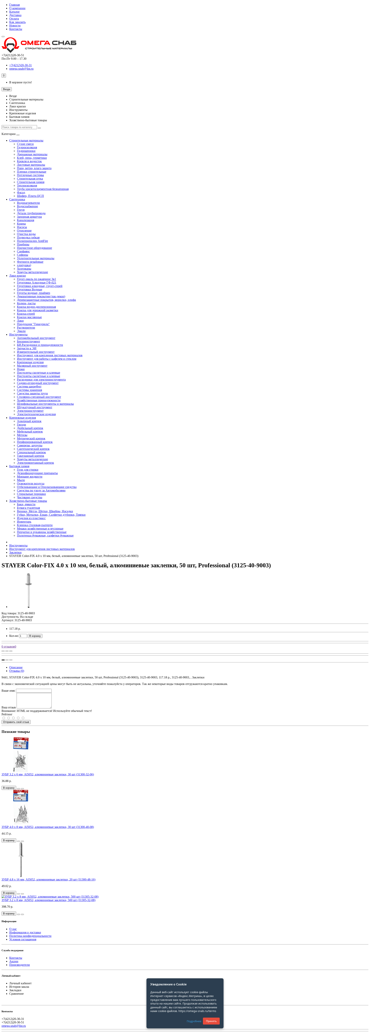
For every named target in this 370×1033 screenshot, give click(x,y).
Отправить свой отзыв (16, 722)
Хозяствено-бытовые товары (28, 500)
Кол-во (13, 635)
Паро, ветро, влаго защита (34, 168)
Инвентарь (24, 521)
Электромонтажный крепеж (35, 462)
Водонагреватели (28, 202)
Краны (21, 223)
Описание (16, 667)
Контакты (15, 29)
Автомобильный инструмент (36, 338)
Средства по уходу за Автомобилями (41, 490)
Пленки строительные (31, 171)
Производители (19, 964)
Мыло (21, 480)
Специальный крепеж (31, 452)
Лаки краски (17, 275)
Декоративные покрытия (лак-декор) (41, 296)
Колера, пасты (26, 303)
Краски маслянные (29, 317)
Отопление (24, 230)
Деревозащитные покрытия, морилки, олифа (46, 299)
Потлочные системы (30, 175)
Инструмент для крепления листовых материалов (49, 355)
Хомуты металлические (32, 272)
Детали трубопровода (31, 213)
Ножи (21, 369)
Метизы (22, 435)
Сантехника (17, 199)
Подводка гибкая (28, 237)
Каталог (14, 11)
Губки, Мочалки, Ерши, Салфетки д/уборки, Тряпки (51, 514)
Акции (13, 961)
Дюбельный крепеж (30, 428)
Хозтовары (24, 268)
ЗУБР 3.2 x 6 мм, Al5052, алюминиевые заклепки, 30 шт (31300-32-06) (48, 774)
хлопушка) (24, 265)
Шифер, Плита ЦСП (30, 196)
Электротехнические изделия (36, 414)
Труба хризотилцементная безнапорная (43, 189)
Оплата (14, 18)
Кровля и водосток (29, 161)
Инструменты (18, 334)
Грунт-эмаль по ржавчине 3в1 (36, 279)
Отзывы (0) (16, 670)
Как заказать (17, 22)
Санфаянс (23, 251)
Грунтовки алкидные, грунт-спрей (39, 286)
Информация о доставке (25, 932)
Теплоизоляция (27, 185)
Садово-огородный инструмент (38, 383)
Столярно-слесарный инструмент (39, 396)
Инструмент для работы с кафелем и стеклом (46, 358)
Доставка (15, 15)
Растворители (26, 327)
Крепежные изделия (30, 362)
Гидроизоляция (27, 147)
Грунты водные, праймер (33, 293)
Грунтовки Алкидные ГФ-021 (36, 282)
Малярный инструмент (32, 365)
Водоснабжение (27, 206)
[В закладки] (6, 651)
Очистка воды (26, 234)
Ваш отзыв (9, 707)
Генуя (20, 209)
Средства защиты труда (32, 393)
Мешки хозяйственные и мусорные (40, 528)
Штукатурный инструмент (34, 407)
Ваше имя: (8, 690)
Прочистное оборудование (34, 247)
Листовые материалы (31, 164)
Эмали (21, 331)
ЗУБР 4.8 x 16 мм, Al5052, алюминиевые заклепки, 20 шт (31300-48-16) (48, 879)
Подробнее (194, 1021)
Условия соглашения (22, 939)
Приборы (23, 244)
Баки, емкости (26, 504)
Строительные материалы (26, 140)
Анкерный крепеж (29, 421)
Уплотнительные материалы (35, 258)
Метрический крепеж (31, 438)
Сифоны (22, 254)
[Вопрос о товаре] (3, 651)
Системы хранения (29, 390)
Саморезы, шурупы (29, 445)
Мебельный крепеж (30, 431)
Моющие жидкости (29, 476)
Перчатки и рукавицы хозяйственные (41, 532)
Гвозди (21, 424)
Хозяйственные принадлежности (39, 400)
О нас (13, 929)
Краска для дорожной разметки (37, 310)
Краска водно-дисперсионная (36, 306)
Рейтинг (7, 714)
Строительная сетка (30, 178)
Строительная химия (30, 182)
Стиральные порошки (31, 494)
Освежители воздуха (30, 483)
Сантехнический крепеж (33, 448)
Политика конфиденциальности (30, 936)
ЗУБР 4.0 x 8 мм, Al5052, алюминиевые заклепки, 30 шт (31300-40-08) (48, 827)
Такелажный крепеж (30, 455)
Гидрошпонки (26, 150)
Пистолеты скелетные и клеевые (38, 372)
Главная (14, 4)
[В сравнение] (10, 651)
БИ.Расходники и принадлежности (40, 345)
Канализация (25, 220)
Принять (211, 1021)
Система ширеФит (29, 386)
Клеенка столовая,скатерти (35, 525)
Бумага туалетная (28, 507)
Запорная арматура (29, 216)
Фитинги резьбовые (30, 261)
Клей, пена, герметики (32, 157)
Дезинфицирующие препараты (37, 473)
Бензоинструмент (28, 341)
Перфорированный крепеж (35, 442)
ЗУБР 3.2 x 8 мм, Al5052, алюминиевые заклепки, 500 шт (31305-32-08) (48, 900)
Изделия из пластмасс (31, 518)
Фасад (21, 192)
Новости (15, 25)
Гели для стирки (27, 469)
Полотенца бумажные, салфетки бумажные (45, 535)
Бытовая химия (19, 466)
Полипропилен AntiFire (32, 241)
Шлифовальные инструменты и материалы (45, 403)
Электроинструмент (30, 410)
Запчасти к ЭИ (26, 348)
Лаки (20, 320)
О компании (17, 8)
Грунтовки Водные (29, 289)
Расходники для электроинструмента (41, 379)
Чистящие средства (29, 497)
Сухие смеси (25, 144)
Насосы (22, 227)
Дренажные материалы (32, 154)
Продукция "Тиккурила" (33, 324)
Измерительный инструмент (36, 351)
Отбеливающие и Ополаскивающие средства (47, 487)
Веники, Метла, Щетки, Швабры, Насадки (45, 511)
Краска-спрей (26, 313)
